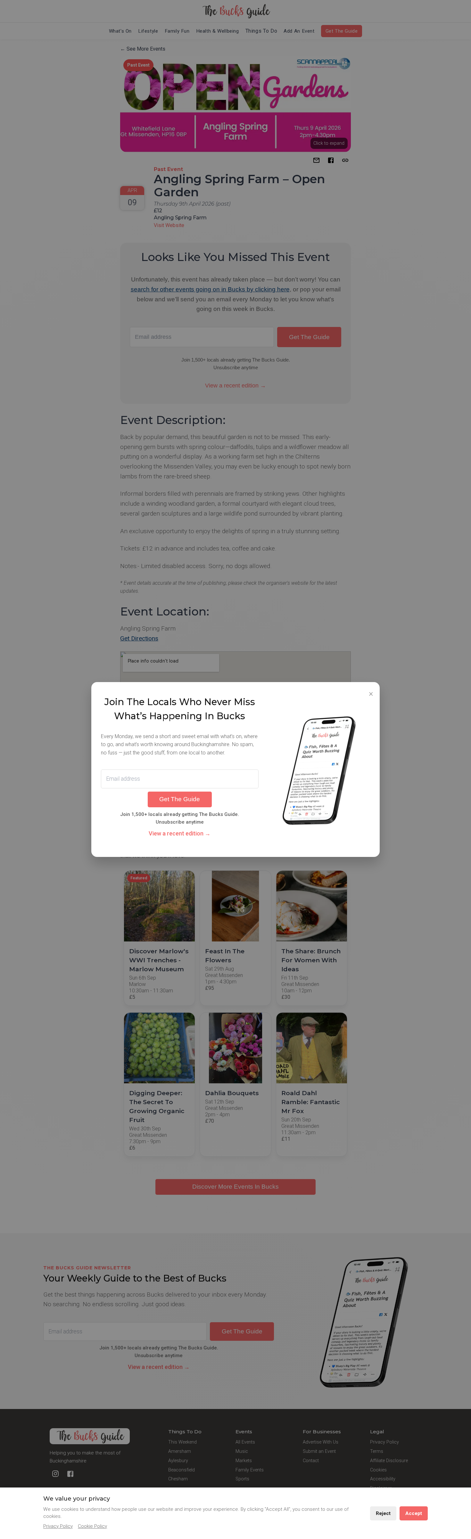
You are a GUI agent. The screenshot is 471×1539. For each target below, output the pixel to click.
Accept (413, 1513)
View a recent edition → (180, 833)
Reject (383, 1513)
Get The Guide (179, 799)
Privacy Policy (58, 1526)
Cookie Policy (92, 1526)
